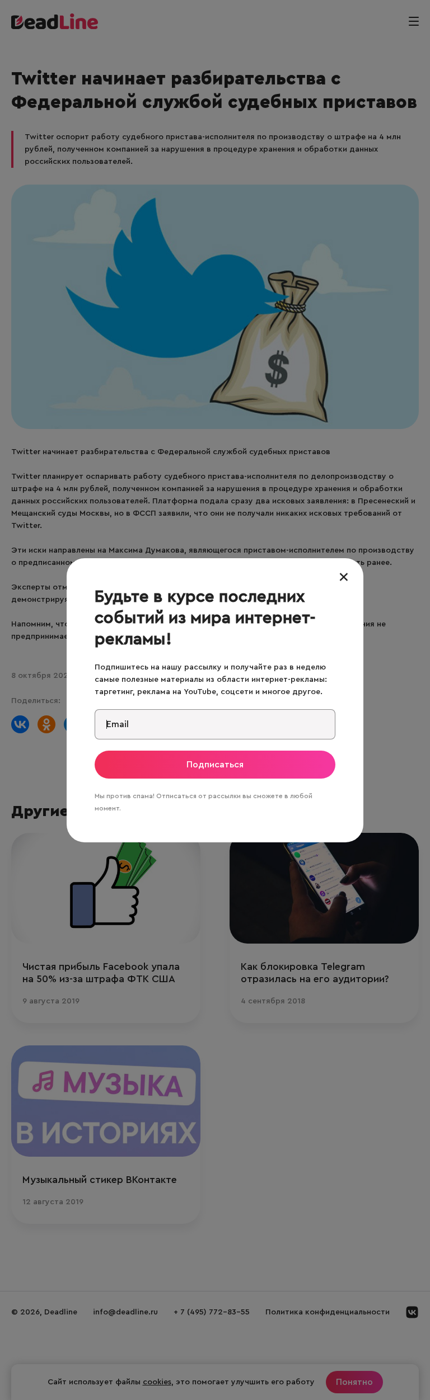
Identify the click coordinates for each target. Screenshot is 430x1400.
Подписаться (215, 764)
